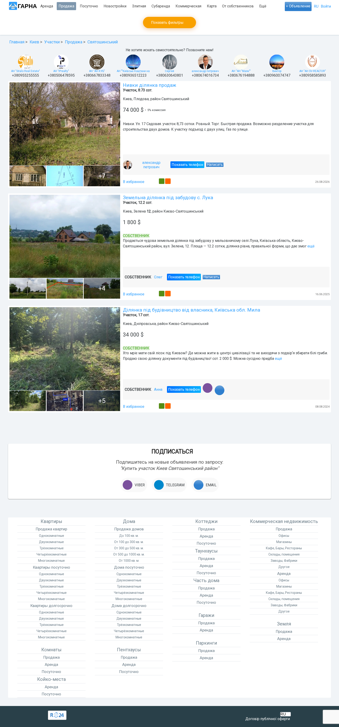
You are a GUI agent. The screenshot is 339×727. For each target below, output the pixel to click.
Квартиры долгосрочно (51, 605)
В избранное (133, 182)
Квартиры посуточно (51, 567)
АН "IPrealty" (61, 71)
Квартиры (51, 521)
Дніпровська (145, 323)
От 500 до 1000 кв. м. (129, 554)
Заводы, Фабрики (284, 560)
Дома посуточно (129, 567)
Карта (212, 6)
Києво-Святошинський (183, 211)
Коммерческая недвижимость (284, 521)
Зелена (140, 211)
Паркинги (206, 643)
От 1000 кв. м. (129, 560)
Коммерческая (188, 6)
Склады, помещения (284, 554)
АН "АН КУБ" (97, 71)
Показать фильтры (167, 22)
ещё (311, 246)
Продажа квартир (51, 529)
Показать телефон (187, 168)
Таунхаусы (206, 551)
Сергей (169, 71)
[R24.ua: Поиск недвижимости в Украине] (57, 715)
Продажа (66, 6)
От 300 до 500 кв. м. (129, 548)
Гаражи (206, 615)
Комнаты (51, 649)
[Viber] (206, 393)
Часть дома (206, 580)
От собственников (238, 6)
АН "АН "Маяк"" (241, 71)
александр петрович (205, 71)
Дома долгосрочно (128, 605)
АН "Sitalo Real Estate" (25, 71)
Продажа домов (129, 529)
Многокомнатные (51, 560)
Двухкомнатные (51, 542)
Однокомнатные (51, 536)
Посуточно (89, 6)
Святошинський (175, 99)
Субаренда (161, 6)
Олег (158, 281)
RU (316, 6)
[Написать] (215, 393)
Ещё (262, 6)
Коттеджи (206, 521)
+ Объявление (298, 6)
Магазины (284, 542)
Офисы (284, 536)
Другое (284, 567)
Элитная (139, 6)
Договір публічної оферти (267, 719)
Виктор (276, 71)
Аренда (46, 6)
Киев (127, 99)
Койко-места (51, 679)
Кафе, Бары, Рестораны (284, 548)
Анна (158, 393)
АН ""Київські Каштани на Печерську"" (133, 71)
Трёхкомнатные (51, 548)
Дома (129, 521)
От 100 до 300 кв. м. (129, 542)
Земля (284, 624)
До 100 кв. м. (129, 536)
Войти (326, 6)
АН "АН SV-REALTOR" (312, 71)
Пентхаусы (129, 649)
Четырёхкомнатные (51, 554)
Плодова (141, 99)
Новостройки (115, 6)
